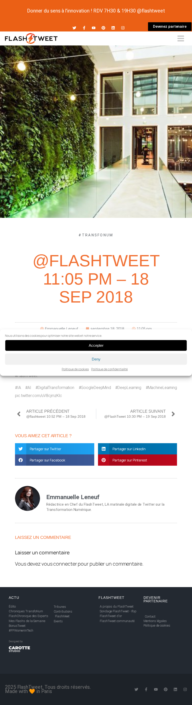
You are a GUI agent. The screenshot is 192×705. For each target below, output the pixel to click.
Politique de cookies (75, 369)
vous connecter (59, 563)
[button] (54, 448)
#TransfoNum (95, 235)
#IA (18, 387)
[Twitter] (74, 28)
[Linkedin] (113, 28)
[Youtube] (94, 28)
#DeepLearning (128, 387)
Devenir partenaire (156, 599)
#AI (28, 387)
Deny (96, 359)
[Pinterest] (103, 28)
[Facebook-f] (84, 28)
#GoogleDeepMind (95, 387)
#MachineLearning (161, 387)
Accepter (96, 345)
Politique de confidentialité (109, 369)
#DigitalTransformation (55, 387)
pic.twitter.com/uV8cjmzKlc (38, 395)
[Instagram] (123, 28)
